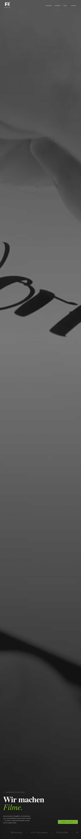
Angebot (58, 5)
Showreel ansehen (66, 822)
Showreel (49, 5)
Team (65, 5)
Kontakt (73, 5)
